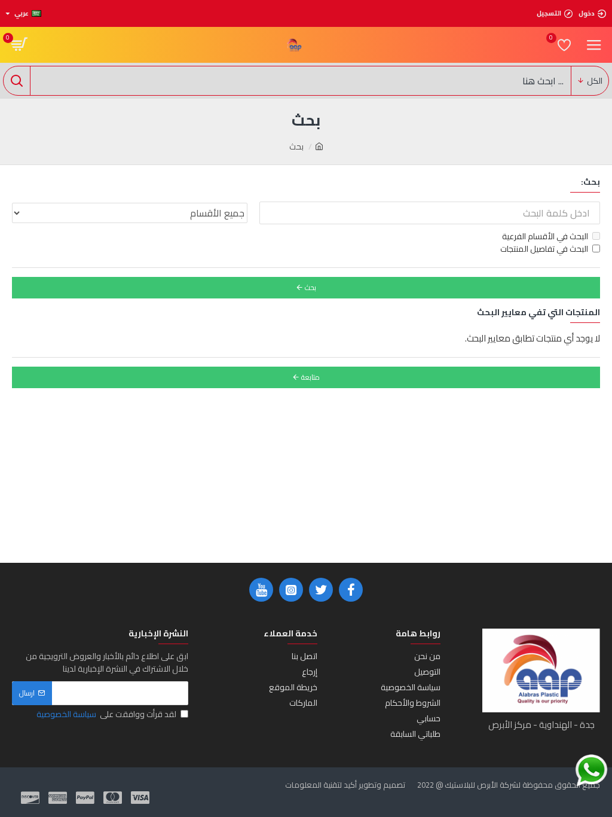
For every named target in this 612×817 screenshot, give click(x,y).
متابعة (310, 377)
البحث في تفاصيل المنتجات (544, 249)
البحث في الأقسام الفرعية (545, 236)
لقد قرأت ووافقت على (106, 714)
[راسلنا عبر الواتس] (591, 770)
